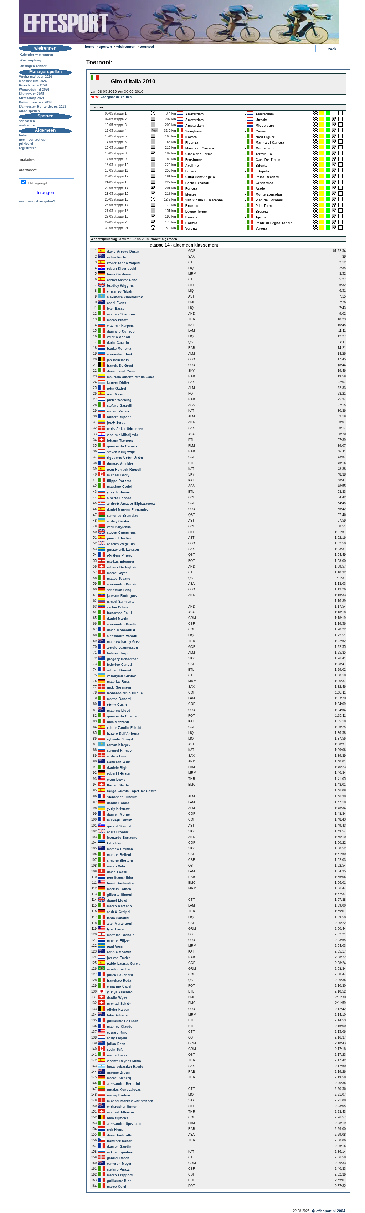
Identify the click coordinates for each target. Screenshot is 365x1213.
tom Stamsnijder (120, 877)
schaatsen (27, 121)
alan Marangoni (119, 923)
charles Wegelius (121, 544)
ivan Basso (116, 308)
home (89, 47)
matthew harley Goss (123, 642)
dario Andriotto (119, 1135)
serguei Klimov (119, 750)
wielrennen (28, 125)
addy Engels (117, 1038)
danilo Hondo (118, 803)
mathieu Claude (119, 1027)
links (23, 135)
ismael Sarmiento (121, 601)
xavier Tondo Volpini (123, 263)
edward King (117, 1032)
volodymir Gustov (121, 676)
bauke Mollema (119, 348)
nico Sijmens (117, 1118)
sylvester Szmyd (120, 739)
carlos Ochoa (117, 607)
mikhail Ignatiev (120, 1152)
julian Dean (116, 1044)
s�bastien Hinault (122, 797)
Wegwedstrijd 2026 (34, 89)
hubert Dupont (119, 417)
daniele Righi (118, 768)
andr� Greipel (118, 912)
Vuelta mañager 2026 (35, 76)
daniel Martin (117, 618)
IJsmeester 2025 (31, 94)
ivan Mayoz (116, 394)
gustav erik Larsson (123, 550)
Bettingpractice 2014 (35, 102)
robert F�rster (119, 773)
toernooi (147, 47)
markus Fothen (119, 889)
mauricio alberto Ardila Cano (130, 377)
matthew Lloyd (118, 710)
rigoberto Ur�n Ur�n (125, 458)
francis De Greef (120, 365)
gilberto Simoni (119, 895)
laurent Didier (118, 383)
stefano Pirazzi (119, 1169)
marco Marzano (119, 906)
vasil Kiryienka (119, 527)
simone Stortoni (120, 860)
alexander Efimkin (121, 354)
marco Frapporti (120, 1175)
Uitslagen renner (33, 66)
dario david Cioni (121, 371)
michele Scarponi (121, 314)
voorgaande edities (116, 97)
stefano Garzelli (119, 405)
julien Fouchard (120, 975)
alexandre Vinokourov (125, 297)
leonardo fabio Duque (125, 693)
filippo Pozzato (119, 481)
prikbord (26, 144)
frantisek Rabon (120, 1141)
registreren (28, 148)
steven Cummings (121, 532)
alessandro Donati (122, 584)
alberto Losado (119, 498)
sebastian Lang (119, 590)
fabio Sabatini (118, 918)
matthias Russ (118, 682)
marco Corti (116, 1186)
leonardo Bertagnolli (124, 837)
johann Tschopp (120, 440)
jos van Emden (119, 958)
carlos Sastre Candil (123, 280)
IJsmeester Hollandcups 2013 (42, 106)
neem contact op (32, 139)
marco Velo (116, 866)
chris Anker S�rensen (125, 429)
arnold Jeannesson (122, 647)
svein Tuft (115, 1049)
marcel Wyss (117, 573)
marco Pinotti (118, 320)
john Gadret (116, 388)
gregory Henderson (123, 659)
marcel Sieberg (119, 1078)
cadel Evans (116, 303)
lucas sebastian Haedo (125, 1067)
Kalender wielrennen (36, 54)
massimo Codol (119, 486)
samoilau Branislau (122, 515)
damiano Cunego (121, 331)
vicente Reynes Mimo (124, 1061)
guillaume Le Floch (122, 1021)
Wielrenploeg (30, 60)
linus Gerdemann (121, 274)
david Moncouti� (121, 630)
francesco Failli (119, 613)
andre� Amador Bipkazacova (131, 504)
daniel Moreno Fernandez (128, 510)
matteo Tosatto (118, 578)
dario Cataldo (118, 343)
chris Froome (118, 832)
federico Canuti (119, 664)
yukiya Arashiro (120, 992)
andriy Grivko (118, 521)
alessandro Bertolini (123, 1084)
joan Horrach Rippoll (124, 469)
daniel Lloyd (117, 900)
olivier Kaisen (118, 1009)
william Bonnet (119, 670)
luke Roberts (117, 1015)
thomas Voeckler (120, 464)
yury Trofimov (118, 492)
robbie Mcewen (119, 952)
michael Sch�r (119, 1003)
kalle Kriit (115, 843)
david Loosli (117, 872)
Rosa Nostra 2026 (33, 85)
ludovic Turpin (119, 653)
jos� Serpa (116, 423)
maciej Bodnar (118, 1095)
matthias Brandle (120, 935)
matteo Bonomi (119, 699)
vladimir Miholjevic (122, 435)
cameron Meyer (119, 1164)
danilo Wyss (117, 998)
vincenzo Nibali (119, 291)
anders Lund (117, 756)
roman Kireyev (118, 745)
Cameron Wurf (118, 762)
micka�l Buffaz (119, 820)
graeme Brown (118, 1072)
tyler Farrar (116, 929)
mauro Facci (117, 1055)
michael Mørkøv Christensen (130, 1101)
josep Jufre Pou (120, 538)
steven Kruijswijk (121, 452)
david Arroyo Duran (123, 251)
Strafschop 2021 (32, 98)
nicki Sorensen (119, 687)
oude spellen (29, 111)
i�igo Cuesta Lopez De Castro (132, 791)
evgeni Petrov (118, 411)
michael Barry (118, 475)
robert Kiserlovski (121, 268)
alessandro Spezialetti (125, 1124)
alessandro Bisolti (122, 624)
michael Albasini (120, 1112)
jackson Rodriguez (122, 596)
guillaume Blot (119, 1181)
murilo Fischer (119, 969)
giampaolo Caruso (122, 446)
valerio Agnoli (118, 337)
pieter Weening (119, 400)
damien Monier (119, 814)
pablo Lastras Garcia (123, 963)
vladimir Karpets (120, 326)
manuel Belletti (119, 855)
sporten (105, 47)
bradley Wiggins (120, 286)
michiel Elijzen (119, 941)
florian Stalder (118, 785)
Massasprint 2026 (33, 81)
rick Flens (115, 1129)
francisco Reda (119, 981)
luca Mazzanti (118, 722)
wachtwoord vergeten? (37, 201)
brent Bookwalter (121, 883)
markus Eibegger (120, 561)
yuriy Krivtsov (118, 809)
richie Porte (116, 257)
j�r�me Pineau (120, 555)
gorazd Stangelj (120, 826)
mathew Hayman (120, 849)
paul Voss (115, 946)
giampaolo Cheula (122, 716)
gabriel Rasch (118, 1158)
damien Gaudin (119, 1146)
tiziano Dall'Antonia (123, 733)
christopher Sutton (122, 1106)
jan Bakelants (118, 360)
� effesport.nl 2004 (328, 1211)
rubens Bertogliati (122, 567)
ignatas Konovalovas (124, 1089)
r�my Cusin (117, 704)
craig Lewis (116, 779)
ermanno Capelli (120, 986)
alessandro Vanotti (122, 636)
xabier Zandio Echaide (125, 728)
